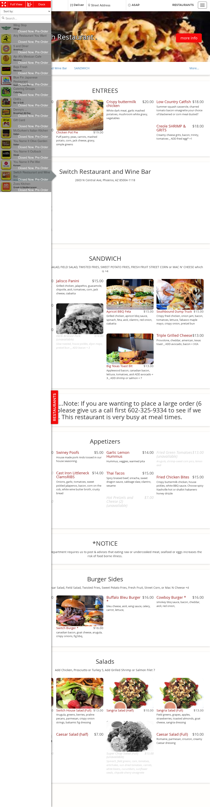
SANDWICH (81, 68)
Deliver (79, 5)
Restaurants (183, 5)
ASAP (136, 5)
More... (194, 68)
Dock (41, 4)
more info (188, 37)
